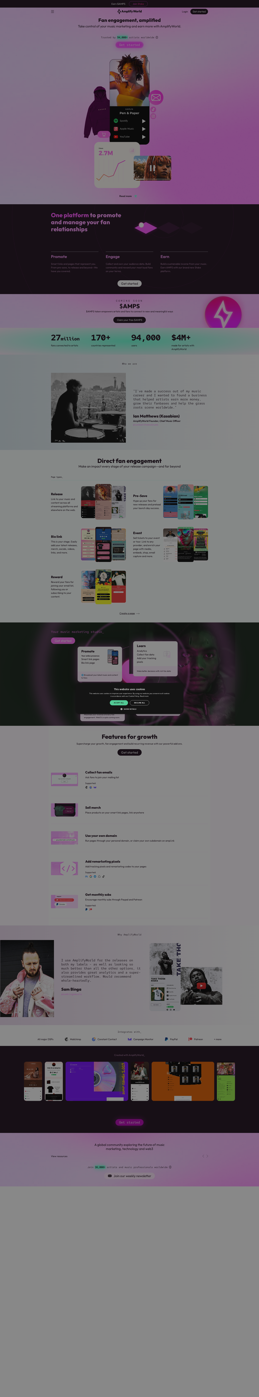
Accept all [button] (119, 703)
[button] (129, 709)
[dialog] (129, 698)
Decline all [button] (139, 703)
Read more (144, 696)
